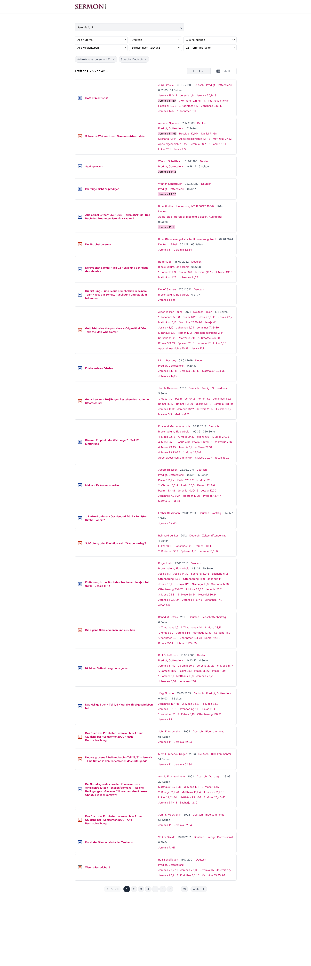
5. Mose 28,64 (187, 594)
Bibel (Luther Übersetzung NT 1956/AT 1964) (186, 206)
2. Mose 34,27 (191, 703)
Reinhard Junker (168, 535)
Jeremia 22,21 (205, 676)
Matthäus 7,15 (187, 338)
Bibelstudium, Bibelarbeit (173, 266)
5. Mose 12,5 (204, 480)
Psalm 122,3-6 (206, 485)
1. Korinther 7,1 (166, 714)
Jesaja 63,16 (165, 584)
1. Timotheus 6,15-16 (216, 100)
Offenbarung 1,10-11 (209, 714)
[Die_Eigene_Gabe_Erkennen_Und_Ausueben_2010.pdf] (80, 630)
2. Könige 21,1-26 (168, 792)
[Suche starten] (180, 27)
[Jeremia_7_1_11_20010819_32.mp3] (80, 842)
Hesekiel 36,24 (207, 594)
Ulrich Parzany (167, 360)
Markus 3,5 (165, 414)
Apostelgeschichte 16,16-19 (175, 457)
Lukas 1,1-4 (208, 709)
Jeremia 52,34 (183, 249)
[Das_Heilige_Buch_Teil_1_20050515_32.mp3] (80, 706)
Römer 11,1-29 (184, 403)
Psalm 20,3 (188, 485)
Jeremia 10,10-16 (188, 490)
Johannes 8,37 (167, 681)
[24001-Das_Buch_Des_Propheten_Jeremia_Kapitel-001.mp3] (80, 216)
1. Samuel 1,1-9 (167, 272)
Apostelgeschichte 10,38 (173, 348)
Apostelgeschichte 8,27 (172, 144)
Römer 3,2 (204, 398)
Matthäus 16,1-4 (191, 792)
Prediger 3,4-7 (212, 495)
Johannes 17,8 (187, 681)
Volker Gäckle (166, 837)
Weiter (196, 889)
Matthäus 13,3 (185, 676)
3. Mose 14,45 (210, 786)
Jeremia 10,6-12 (208, 551)
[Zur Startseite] (90, 6)
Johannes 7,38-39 (208, 327)
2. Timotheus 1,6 (168, 627)
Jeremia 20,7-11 (168, 870)
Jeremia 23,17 (205, 409)
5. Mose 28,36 (194, 589)
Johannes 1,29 (183, 546)
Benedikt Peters (168, 617)
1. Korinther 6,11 (186, 111)
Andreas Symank (168, 123)
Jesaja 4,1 (210, 322)
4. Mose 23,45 (167, 447)
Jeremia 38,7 (198, 144)
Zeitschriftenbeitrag (214, 535)
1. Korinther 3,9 (167, 637)
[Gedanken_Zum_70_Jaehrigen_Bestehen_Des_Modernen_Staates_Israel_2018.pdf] (80, 401)
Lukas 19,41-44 (167, 797)
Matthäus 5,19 (166, 332)
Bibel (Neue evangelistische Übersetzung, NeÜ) (187, 239)
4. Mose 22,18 (166, 436)
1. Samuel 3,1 (166, 676)
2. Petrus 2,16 (223, 442)
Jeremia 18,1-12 (167, 95)
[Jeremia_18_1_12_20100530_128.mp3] (80, 98)
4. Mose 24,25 (220, 436)
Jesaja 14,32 (180, 573)
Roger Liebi (165, 261)
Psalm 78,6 (185, 272)
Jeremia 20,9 (186, 665)
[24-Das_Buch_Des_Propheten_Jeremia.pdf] (80, 244)
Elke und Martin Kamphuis (174, 426)
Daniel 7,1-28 (209, 133)
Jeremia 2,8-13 (167, 523)
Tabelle (226, 71)
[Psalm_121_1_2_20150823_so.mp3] (80, 485)
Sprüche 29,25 (167, 338)
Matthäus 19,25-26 (213, 875)
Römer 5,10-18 (204, 546)
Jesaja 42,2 (225, 317)
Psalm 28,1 (185, 670)
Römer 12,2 (185, 332)
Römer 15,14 (165, 643)
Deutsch (198, 85)
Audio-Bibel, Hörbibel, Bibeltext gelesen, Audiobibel (190, 216)
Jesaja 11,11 (183, 584)
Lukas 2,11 (164, 149)
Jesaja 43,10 (165, 327)
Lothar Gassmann (169, 513)
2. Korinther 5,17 (189, 105)
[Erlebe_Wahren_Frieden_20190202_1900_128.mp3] (80, 368)
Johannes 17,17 (214, 599)
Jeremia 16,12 (166, 409)
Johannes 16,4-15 (169, 703)
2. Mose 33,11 (212, 627)
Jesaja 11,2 (197, 348)
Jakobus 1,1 (214, 578)
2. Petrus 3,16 (186, 714)
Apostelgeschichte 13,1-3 (194, 138)
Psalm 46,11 (190, 317)
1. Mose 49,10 (224, 272)
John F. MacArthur (169, 731)
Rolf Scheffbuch (168, 655)
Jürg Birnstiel (166, 85)
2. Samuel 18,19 (217, 144)
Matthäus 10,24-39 (213, 370)
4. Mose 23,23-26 (169, 452)
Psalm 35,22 (202, 670)
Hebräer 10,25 (191, 495)
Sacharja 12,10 (220, 584)
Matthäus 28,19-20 (190, 322)
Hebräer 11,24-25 (186, 643)
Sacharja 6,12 (220, 573)
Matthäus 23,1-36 (190, 797)
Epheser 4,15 (188, 551)
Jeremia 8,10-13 (189, 370)
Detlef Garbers (167, 289)
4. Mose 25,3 (166, 442)
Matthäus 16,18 (167, 322)
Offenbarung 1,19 (189, 709)
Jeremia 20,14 (188, 870)
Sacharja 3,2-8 (200, 573)
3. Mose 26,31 (166, 594)
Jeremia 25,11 (214, 589)
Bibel (174, 244)
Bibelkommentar (215, 731)
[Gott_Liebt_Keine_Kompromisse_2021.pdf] (80, 330)
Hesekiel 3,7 (223, 409)
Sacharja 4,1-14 (167, 138)
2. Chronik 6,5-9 (168, 485)
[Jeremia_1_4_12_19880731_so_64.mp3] (80, 166)
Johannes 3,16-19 (212, 105)
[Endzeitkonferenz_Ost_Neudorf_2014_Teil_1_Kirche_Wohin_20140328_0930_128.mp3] (80, 518)
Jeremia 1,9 (185, 447)
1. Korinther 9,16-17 (189, 100)
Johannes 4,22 (222, 398)
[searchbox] (129, 27)
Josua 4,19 (183, 442)
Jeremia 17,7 (223, 870)
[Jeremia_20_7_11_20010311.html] (80, 867)
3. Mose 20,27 (203, 457)
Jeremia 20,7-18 (206, 95)
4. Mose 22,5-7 (192, 452)
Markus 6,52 (182, 414)
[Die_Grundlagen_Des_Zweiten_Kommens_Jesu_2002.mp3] (80, 789)
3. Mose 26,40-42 (215, 797)
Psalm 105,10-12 (185, 398)
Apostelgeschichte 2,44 (209, 332)
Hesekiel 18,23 (167, 105)
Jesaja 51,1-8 (203, 403)
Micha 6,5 (203, 436)
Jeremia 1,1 (164, 249)
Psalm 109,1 (219, 670)
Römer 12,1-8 (212, 637)
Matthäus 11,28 (167, 277)
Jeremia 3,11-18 (167, 802)
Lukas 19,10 (165, 546)
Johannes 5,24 (185, 327)
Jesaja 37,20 (208, 490)
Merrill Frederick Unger (172, 754)
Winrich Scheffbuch (170, 161)
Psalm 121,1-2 (166, 480)
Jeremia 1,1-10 (166, 665)
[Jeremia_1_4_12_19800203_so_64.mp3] (80, 189)
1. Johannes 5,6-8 (169, 317)
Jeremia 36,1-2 (167, 709)
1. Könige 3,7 (166, 632)
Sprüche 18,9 (222, 632)
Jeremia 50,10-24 (169, 599)
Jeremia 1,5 (207, 870)
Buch (209, 311)
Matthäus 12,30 (202, 632)
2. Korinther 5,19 (168, 551)
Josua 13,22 (222, 457)
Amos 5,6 (164, 605)
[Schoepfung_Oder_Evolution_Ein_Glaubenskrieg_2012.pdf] (80, 543)
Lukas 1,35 (219, 343)
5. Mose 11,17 (225, 665)
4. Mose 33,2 (210, 703)
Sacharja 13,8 (200, 584)
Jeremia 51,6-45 (192, 599)
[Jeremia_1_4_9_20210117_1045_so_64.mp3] (80, 294)
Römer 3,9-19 (166, 343)
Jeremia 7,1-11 (166, 847)
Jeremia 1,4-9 (166, 299)
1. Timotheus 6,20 (209, 338)
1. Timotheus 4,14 (191, 627)
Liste (202, 71)
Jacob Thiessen (167, 388)
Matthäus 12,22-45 (170, 786)
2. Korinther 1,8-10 (188, 875)
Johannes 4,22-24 (169, 495)
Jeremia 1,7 (204, 343)
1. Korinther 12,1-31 (190, 637)
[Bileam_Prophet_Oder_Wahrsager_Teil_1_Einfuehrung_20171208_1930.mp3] (80, 442)
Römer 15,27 (166, 403)
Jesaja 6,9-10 (207, 317)
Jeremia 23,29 (206, 665)
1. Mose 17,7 (165, 398)
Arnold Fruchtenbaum (171, 776)
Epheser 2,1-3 (185, 343)
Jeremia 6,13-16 (167, 370)
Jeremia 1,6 (187, 95)
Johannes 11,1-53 (213, 792)
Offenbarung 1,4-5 (169, 578)
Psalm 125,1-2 (185, 480)
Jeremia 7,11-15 (204, 272)
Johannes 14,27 (188, 277)
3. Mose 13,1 (191, 786)
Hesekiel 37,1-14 (189, 133)
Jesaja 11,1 (164, 573)
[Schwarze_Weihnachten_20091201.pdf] (80, 136)
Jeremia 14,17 (166, 111)
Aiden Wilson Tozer (170, 311)
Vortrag (216, 513)
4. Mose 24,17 (186, 436)
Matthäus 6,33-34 (169, 501)
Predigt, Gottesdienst (219, 85)
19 (184, 889)
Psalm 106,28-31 (202, 442)
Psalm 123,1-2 (166, 490)
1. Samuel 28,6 (167, 670)
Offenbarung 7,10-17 (170, 589)
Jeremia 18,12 (185, 409)
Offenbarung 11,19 (194, 578)
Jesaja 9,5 (179, 149)
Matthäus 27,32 (222, 138)
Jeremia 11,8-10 (223, 403)
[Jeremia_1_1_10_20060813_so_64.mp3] (80, 668)
